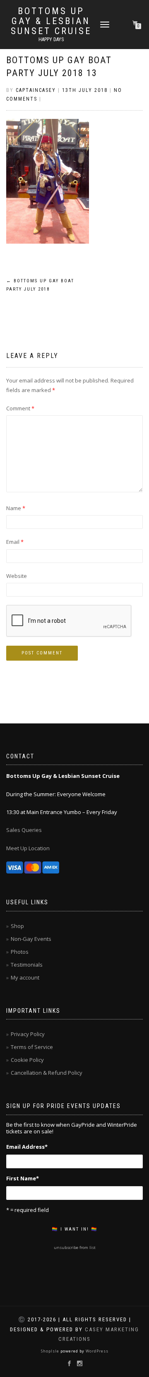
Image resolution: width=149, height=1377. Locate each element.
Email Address (27, 1146)
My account (25, 977)
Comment (20, 408)
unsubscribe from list (75, 1247)
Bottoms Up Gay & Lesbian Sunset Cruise (51, 21)
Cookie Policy (27, 1060)
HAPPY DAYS (51, 39)
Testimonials (27, 964)
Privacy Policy (28, 1034)
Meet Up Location (28, 848)
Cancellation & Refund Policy (46, 1072)
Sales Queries (24, 830)
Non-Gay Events (31, 939)
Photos (20, 951)
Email (15, 541)
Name (15, 508)
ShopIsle (50, 1351)
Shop (17, 926)
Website (16, 576)
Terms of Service (32, 1047)
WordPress (96, 1351)
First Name (22, 1178)
